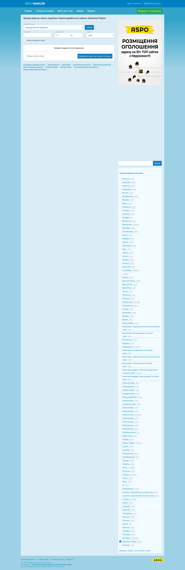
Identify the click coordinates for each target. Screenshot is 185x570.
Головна (28, 11)
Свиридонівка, (130, 489)
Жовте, (127, 235)
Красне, (127, 277)
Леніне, (127, 291)
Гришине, (128, 214)
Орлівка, (128, 439)
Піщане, (127, 446)
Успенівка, (128, 534)
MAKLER (35, 3)
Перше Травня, (132, 443)
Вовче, (127, 203)
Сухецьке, (128, 506)
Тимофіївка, (129, 513)
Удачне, (127, 524)
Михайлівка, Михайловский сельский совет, (137, 334)
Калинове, (128, 267)
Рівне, (127, 482)
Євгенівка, (128, 228)
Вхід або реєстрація (153, 3)
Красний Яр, (129, 284)
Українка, (128, 527)
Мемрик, (128, 316)
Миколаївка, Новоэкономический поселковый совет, (141, 358)
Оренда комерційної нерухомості (35, 69)
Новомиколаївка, (131, 404)
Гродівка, (127, 217)
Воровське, (129, 207)
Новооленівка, (130, 408)
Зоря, (126, 249)
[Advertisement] (137, 123)
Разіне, (127, 478)
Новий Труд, (129, 436)
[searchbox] (27, 35)
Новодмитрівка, (130, 393)
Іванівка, (128, 260)
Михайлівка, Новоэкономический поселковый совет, (141, 328)
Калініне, (128, 263)
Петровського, (130, 453)
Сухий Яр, (128, 510)
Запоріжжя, (129, 246)
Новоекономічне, (130, 432)
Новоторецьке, (130, 422)
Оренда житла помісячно (102, 65)
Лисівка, (127, 309)
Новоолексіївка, (131, 383)
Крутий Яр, (129, 288)
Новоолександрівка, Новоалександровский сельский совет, (140, 371)
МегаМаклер (25, 564)
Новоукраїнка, (130, 429)
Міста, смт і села (65, 11)
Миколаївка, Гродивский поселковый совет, (137, 351)
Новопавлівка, (130, 411)
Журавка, (128, 239)
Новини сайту (43, 559)
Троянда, (128, 520)
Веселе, (127, 193)
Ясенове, (128, 545)
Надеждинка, (131, 347)
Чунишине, (130, 538)
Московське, (129, 340)
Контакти (69, 559)
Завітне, (127, 242)
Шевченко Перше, (131, 541)
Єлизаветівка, (130, 231)
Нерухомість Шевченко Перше (34, 65)
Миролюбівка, (130, 323)
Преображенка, (130, 457)
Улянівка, (128, 531)
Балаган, (128, 179)
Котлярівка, (130, 270)
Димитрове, (130, 224)
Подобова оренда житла (81, 65)
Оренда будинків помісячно (33, 67)
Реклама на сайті (57, 559)
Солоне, (129, 499)
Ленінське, (128, 295)
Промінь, (128, 464)
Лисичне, (128, 298)
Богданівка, (129, 189)
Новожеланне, (130, 401)
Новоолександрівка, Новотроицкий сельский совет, (140, 377)
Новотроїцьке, (130, 425)
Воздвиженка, (130, 196)
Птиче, (128, 467)
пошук (89, 27)
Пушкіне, (129, 475)
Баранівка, (128, 182)
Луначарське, (130, 305)
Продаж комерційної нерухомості (86, 67)
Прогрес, (128, 460)
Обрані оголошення (134, 3)
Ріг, (125, 485)
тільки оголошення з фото (35, 40)
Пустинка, (128, 471)
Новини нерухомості (28, 559)
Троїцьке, (128, 517)
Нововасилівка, (130, 390)
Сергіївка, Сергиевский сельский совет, (140, 496)
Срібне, (127, 503)
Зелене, (127, 256)
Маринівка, (129, 312)
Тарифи (80, 11)
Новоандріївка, (130, 386)
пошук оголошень (46, 11)
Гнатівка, (128, 210)
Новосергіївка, (130, 418)
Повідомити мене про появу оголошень (95, 56)
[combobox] (37, 35)
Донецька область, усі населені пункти (135, 551)
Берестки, (128, 186)
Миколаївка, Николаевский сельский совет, (137, 364)
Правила (91, 11)
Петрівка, (128, 450)
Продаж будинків (51, 67)
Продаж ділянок (65, 67)
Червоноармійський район (131, 173)
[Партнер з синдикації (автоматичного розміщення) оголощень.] (158, 560)
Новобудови (66, 65)
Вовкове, (128, 200)
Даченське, (129, 221)
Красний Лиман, (131, 281)
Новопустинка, (131, 415)
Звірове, (127, 253)
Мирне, (127, 320)
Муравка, (128, 343)
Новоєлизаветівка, (132, 397)
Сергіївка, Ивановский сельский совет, (140, 492)
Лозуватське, (131, 302)
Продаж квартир (53, 65)
